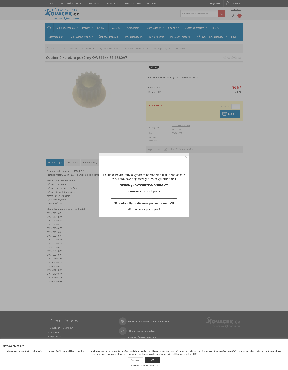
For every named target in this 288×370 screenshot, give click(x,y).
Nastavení (135, 360)
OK (152, 359)
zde (156, 365)
